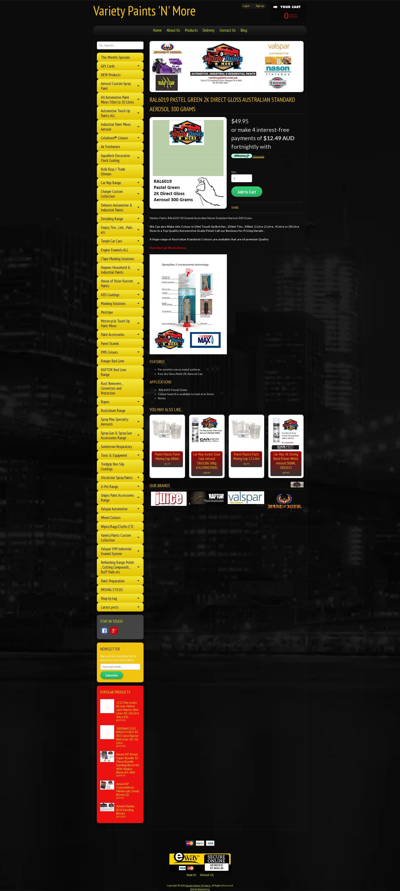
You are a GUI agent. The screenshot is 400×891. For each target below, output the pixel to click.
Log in (246, 5)
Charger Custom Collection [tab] (112, 194)
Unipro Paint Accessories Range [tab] (117, 498)
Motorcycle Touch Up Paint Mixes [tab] (115, 323)
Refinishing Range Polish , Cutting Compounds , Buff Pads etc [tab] (117, 567)
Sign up (260, 5)
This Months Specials (115, 57)
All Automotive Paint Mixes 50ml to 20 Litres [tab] (117, 100)
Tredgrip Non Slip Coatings (112, 466)
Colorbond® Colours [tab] (114, 137)
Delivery (209, 30)
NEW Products (111, 74)
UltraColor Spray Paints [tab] (117, 477)
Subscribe (111, 675)
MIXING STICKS (112, 589)
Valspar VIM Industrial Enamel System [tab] (116, 551)
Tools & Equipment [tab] (114, 455)
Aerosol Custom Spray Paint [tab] (116, 86)
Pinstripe (107, 312)
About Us (173, 30)
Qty (233, 172)
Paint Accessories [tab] (112, 334)
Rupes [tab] (105, 401)
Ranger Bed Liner (112, 360)
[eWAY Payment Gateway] (200, 870)
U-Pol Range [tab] (109, 486)
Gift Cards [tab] (108, 66)
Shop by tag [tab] (109, 598)
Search (191, 875)
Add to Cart (247, 192)
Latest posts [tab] (110, 607)
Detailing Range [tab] (112, 218)
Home (157, 30)
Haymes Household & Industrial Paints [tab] (115, 270)
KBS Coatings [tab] (110, 294)
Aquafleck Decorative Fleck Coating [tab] (115, 158)
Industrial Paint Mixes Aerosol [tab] (116, 127)
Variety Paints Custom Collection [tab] (116, 538)
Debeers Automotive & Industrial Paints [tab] (116, 207)
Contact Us (228, 30)
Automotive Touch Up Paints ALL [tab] (115, 113)
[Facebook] (104, 630)
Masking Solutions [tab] (113, 303)
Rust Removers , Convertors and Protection (112, 388)
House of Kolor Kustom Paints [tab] (117, 283)
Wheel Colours (111, 517)
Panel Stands (110, 343)
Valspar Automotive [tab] (114, 508)
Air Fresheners (110, 146)
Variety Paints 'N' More (144, 10)
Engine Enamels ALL (114, 249)
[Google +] (114, 630)
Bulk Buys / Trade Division (113, 171)
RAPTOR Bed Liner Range (113, 372)
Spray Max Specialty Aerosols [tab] (114, 422)
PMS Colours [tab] (109, 352)
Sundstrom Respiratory (116, 446)
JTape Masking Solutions (117, 258)
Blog (244, 30)
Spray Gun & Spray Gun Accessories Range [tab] (116, 435)
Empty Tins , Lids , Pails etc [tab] (116, 230)
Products (191, 30)
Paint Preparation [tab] (113, 580)
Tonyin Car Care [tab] (111, 240)
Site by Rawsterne (200, 889)
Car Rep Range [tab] (111, 182)
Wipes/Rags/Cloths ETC (117, 526)
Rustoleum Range (113, 410)
